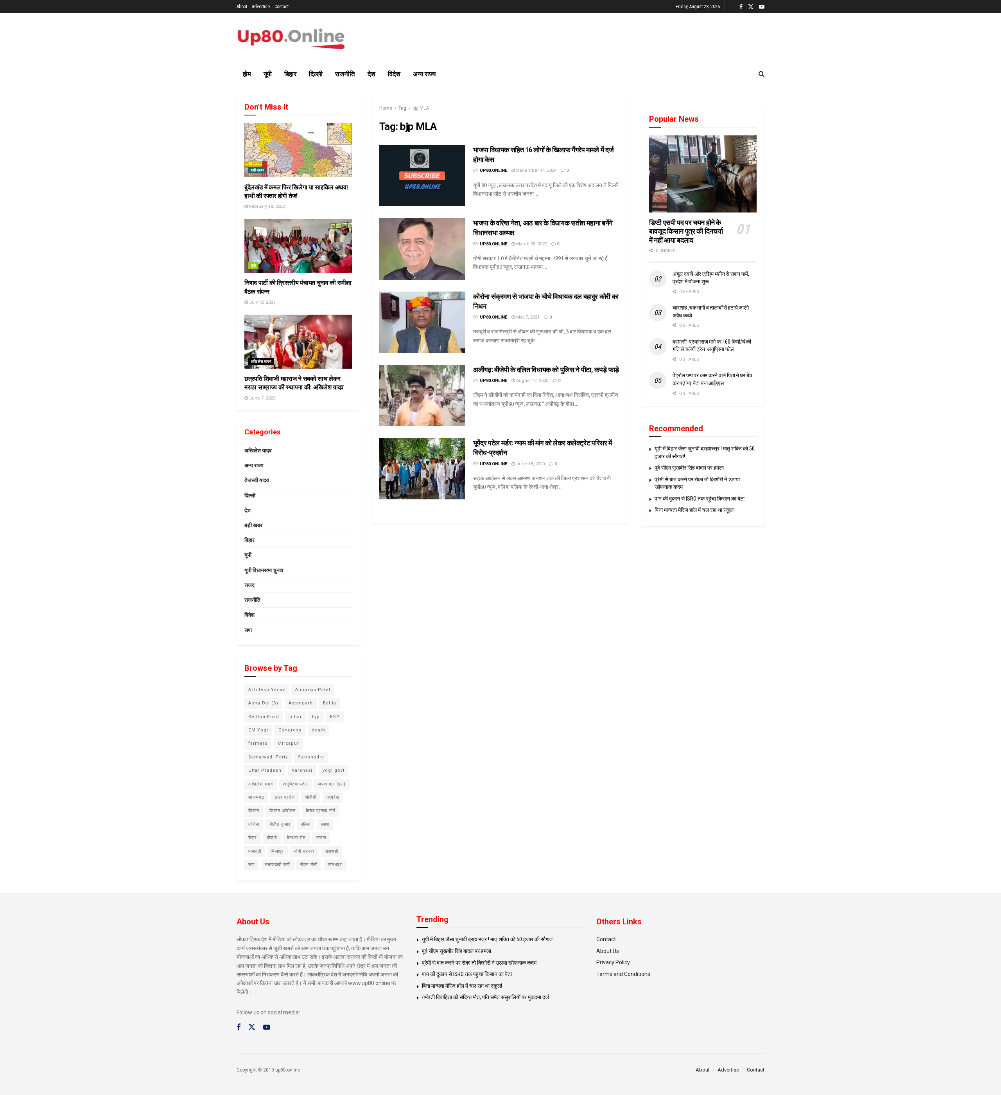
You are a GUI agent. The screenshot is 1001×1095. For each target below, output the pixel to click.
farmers (257, 743)
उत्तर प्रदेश (284, 797)
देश (371, 74)
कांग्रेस (332, 797)
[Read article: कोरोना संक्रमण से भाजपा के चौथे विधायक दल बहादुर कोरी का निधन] (422, 322)
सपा (248, 630)
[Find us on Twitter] (750, 7)
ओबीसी (310, 797)
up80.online (493, 170)
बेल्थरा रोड (296, 837)
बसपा (325, 824)
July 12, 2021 (261, 302)
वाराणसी (331, 851)
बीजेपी (272, 837)
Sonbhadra (311, 757)
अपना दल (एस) (332, 784)
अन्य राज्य (424, 74)
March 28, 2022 (531, 244)
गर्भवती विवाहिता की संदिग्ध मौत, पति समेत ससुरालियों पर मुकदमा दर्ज (485, 997)
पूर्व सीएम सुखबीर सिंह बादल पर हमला (689, 468)
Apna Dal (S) (263, 703)
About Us (607, 951)
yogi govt (333, 770)
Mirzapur (288, 743)
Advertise (261, 6)
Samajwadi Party (268, 757)
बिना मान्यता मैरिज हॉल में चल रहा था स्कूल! (695, 510)
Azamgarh (301, 703)
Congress (289, 730)
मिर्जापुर (277, 851)
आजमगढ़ (256, 797)
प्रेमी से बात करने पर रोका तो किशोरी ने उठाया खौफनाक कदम (479, 963)
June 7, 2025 (261, 398)
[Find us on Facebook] (741, 7)
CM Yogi (258, 730)
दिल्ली (316, 74)
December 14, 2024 (535, 170)
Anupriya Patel (312, 689)
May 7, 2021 (527, 317)
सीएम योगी (309, 864)
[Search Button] (761, 74)
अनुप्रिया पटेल (295, 784)
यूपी (268, 74)
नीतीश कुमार (280, 824)
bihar (295, 716)
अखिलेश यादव (261, 361)
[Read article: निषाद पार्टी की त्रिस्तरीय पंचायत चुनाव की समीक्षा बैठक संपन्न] (298, 246)
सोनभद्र (335, 864)
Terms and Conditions (623, 974)
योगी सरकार (304, 851)
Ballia (329, 703)
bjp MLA (421, 108)
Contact (281, 6)
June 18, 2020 (530, 463)
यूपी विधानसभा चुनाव (263, 570)
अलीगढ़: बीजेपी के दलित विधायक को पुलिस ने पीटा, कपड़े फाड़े (546, 370)
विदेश (394, 74)
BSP (335, 716)
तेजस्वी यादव (256, 480)
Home (385, 108)
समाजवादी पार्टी (277, 864)
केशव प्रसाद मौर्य (320, 810)
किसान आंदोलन (282, 810)
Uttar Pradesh (265, 770)
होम (247, 74)
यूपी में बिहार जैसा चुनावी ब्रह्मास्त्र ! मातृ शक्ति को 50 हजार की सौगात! (488, 939)
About (242, 6)
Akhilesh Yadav (266, 689)
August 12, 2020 (531, 380)
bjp (316, 716)
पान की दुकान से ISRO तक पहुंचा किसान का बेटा (699, 498)
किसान (253, 810)
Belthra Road (263, 716)
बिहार (290, 74)
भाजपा (321, 837)
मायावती (254, 851)
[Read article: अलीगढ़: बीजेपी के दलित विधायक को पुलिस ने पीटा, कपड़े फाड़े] (422, 395)
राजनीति (345, 74)
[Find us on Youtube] (761, 7)
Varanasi (302, 770)
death (318, 730)
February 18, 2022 (266, 206)
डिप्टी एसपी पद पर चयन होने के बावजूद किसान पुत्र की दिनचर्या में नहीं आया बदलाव (686, 231)
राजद (249, 585)
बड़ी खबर (257, 170)
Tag (402, 108)
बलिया (305, 824)
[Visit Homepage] (291, 39)
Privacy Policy (613, 962)
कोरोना (253, 824)
